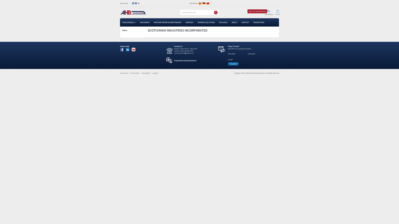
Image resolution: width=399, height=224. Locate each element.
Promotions (258, 22)
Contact (245, 22)
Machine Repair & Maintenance (167, 22)
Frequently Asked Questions (185, 60)
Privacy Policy (146, 73)
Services (189, 22)
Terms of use (124, 73)
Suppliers (155, 73)
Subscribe (233, 64)
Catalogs (223, 22)
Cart (277, 14)
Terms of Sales (134, 73)
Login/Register (268, 14)
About (234, 22)
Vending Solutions (206, 22)
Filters (124, 30)
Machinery (145, 22)
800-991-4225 (124, 3)
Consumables (128, 22)
